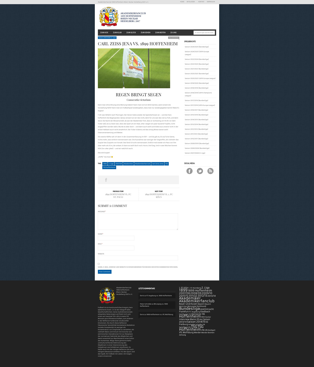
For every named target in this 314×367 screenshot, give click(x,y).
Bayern (201, 304)
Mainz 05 (194, 319)
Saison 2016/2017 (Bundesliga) (196, 110)
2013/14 (212, 296)
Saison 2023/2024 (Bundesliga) (197, 59)
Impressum (211, 2)
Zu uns (173, 33)
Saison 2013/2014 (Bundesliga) (196, 124)
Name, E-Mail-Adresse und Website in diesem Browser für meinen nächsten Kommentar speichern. (138, 267)
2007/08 (118, 164)
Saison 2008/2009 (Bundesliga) (197, 148)
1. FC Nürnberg (195, 288)
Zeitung (182, 335)
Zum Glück (131, 33)
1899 (105, 164)
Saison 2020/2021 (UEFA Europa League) (200, 78)
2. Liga (111, 164)
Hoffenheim (190, 316)
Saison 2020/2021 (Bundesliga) (197, 74)
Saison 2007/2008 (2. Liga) (107, 37)
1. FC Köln (183, 288)
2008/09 (195, 293)
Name (100, 234)
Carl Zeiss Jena (157, 164)
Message (102, 211)
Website (101, 254)
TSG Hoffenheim (109, 167)
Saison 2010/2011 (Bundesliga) (196, 139)
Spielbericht (185, 327)
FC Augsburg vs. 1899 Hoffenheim (159, 296)
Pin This (154, 180)
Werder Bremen (207, 333)
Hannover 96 (198, 314)
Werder (197, 332)
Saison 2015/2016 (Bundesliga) (196, 115)
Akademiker (128, 164)
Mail (100, 244)
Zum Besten (160, 33)
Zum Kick (104, 33)
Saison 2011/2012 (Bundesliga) (196, 134)
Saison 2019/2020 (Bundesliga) (197, 83)
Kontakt (201, 2)
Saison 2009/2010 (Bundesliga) (197, 143)
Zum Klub (117, 33)
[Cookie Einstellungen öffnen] (5, 364)
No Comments (173, 37)
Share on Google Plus (138, 180)
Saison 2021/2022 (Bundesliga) (196, 69)
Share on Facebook (106, 180)
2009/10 (207, 293)
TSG (166, 164)
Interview (184, 319)
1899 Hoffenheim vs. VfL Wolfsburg (159, 314)
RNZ (201, 319)
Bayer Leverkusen (188, 304)
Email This (171, 180)
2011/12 (193, 295)
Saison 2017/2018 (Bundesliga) (196, 100)
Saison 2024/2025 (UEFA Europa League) (197, 53)
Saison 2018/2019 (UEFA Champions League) (198, 94)
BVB (202, 309)
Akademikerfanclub (142, 164)
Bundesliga (189, 308)
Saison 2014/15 (196, 321)
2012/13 (202, 295)
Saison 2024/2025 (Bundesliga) (197, 47)
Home (182, 2)
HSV (203, 317)
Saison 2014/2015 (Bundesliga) (196, 119)
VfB (202, 330)
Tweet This (122, 180)
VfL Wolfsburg (186, 332)
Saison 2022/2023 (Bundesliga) (197, 64)
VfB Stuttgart (210, 330)
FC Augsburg (194, 312)
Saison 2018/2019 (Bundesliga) (196, 88)
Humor (208, 317)
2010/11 (183, 295)
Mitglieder (190, 2)
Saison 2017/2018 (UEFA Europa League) (200, 105)
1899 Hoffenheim (200, 290)
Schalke (191, 324)
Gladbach (205, 311)
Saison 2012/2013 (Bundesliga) (196, 129)
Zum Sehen (145, 33)
